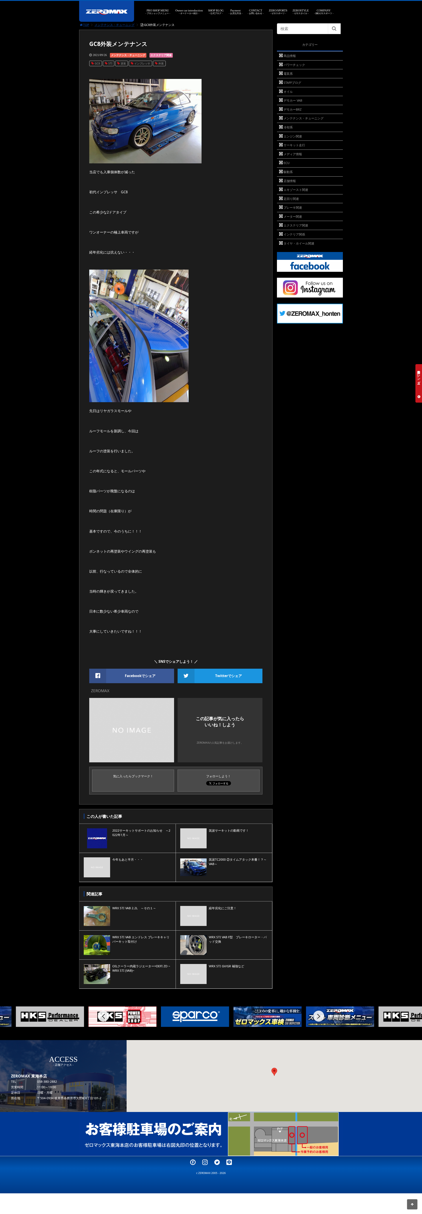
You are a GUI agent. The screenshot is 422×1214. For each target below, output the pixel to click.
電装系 (288, 73)
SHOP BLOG (216, 12)
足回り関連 (291, 199)
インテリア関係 (294, 234)
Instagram (205, 1162)
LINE (229, 1162)
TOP (86, 25)
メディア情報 (293, 154)
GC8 (97, 63)
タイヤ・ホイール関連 (299, 243)
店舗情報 (290, 181)
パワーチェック (294, 65)
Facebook (193, 1162)
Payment (235, 12)
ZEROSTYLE (301, 12)
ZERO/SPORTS (278, 12)
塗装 (123, 63)
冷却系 (288, 127)
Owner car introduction (189, 12)
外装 (161, 63)
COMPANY (323, 12)
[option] (66, 1016)
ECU (286, 163)
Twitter (217, 1162)
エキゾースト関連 (296, 190)
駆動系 (288, 172)
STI (110, 63)
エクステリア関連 (161, 55)
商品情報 (290, 56)
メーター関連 (293, 216)
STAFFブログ (292, 82)
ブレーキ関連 (293, 207)
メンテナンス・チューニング (115, 25)
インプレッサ (142, 63)
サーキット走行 (294, 145)
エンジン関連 (293, 136)
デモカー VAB (293, 100)
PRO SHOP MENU (158, 12)
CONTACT (255, 12)
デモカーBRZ (293, 109)
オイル (288, 91)
